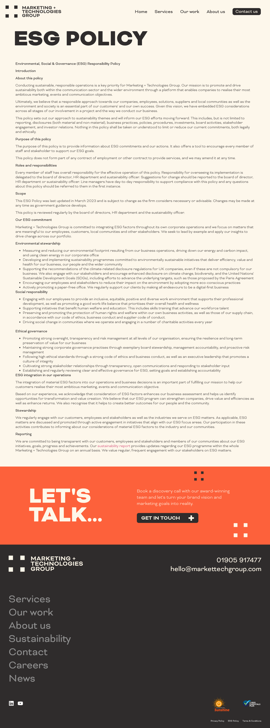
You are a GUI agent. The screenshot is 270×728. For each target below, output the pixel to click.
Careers (28, 665)
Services (164, 11)
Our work (189, 11)
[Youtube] (20, 703)
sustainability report (114, 446)
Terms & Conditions (251, 721)
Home (141, 11)
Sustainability (40, 638)
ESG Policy (233, 721)
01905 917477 (239, 560)
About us (216, 11)
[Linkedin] (11, 703)
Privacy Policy (217, 721)
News (22, 678)
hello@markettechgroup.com (215, 569)
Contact (28, 651)
